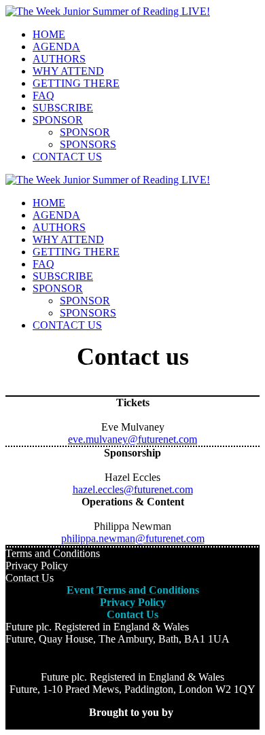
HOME (49, 34)
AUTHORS (59, 59)
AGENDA (56, 46)
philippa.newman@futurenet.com (133, 538)
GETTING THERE (76, 83)
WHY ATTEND (68, 71)
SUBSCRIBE (63, 107)
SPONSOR (58, 120)
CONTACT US (67, 156)
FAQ (43, 95)
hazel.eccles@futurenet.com (133, 489)
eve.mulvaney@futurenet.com (132, 439)
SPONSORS (88, 144)
